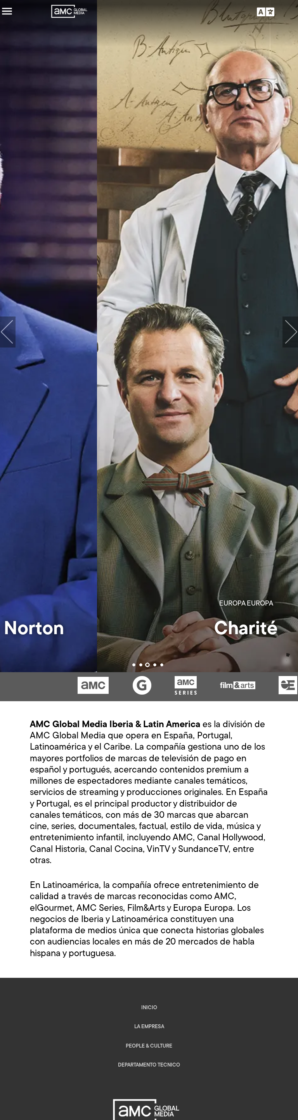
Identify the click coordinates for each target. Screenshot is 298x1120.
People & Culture (149, 1046)
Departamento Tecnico (149, 1065)
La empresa (149, 1026)
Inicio (149, 1007)
